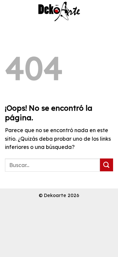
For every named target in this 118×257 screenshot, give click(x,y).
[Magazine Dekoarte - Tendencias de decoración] (59, 11)
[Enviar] (106, 164)
